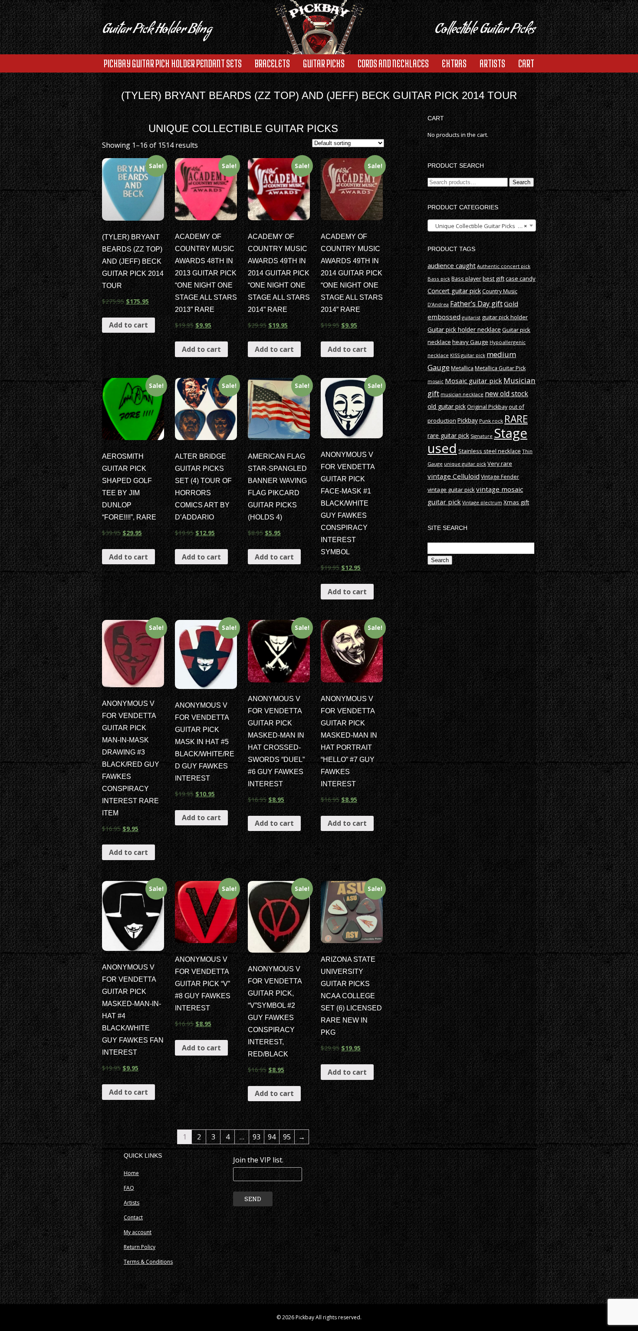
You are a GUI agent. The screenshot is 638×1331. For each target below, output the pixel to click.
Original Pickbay (487, 407)
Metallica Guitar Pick (500, 368)
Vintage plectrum (482, 502)
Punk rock (491, 420)
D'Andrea (438, 304)
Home (131, 1173)
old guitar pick (447, 406)
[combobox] (482, 225)
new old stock (506, 393)
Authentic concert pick (503, 266)
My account (137, 1232)
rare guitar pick (448, 435)
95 (287, 1137)
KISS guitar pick (467, 355)
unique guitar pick (465, 463)
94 (272, 1137)
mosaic (436, 381)
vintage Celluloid (454, 476)
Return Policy (139, 1247)
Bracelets (272, 63)
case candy (521, 278)
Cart (526, 63)
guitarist (471, 317)
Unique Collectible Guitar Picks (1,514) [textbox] (482, 226)
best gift (493, 278)
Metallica (462, 368)
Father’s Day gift (476, 303)
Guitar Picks (324, 63)
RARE (516, 419)
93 (256, 1137)
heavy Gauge (470, 342)
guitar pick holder (505, 317)
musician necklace (462, 394)
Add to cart (128, 325)
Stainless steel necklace (489, 451)
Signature (481, 436)
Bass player (466, 278)
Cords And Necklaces (393, 63)
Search (521, 182)
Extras (454, 63)
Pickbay (467, 420)
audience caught (452, 265)
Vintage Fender (500, 476)
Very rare (499, 463)
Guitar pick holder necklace (464, 329)
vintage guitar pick (451, 489)
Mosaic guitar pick (473, 380)
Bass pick (439, 278)
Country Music (499, 291)
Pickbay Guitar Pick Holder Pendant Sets (173, 63)
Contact (133, 1217)
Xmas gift (516, 502)
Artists (492, 63)
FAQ (129, 1188)
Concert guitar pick (454, 291)
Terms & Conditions (148, 1261)
